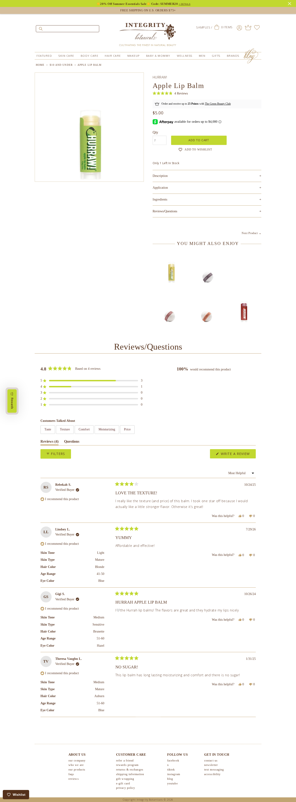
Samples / (204, 27)
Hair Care (113, 55)
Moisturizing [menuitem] (107, 429)
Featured (44, 55)
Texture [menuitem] (65, 429)
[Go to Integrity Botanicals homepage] (148, 32)
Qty (155, 132)
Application (207, 187)
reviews (73, 778)
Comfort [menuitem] (84, 429)
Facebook (173, 760)
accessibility (212, 774)
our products (76, 769)
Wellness (184, 55)
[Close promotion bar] (290, 3)
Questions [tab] (71, 442)
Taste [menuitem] (47, 429)
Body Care (90, 55)
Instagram (173, 774)
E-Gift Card (123, 783)
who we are (76, 765)
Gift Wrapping (125, 778)
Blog (170, 778)
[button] (170, 93)
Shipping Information (130, 774)
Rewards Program (127, 765)
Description (207, 176)
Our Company (77, 760)
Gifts (216, 55)
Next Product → (251, 233)
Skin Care (66, 55)
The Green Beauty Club (218, 103)
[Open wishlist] (257, 27)
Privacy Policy (125, 787)
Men (202, 55)
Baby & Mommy (158, 55)
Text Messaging (214, 769)
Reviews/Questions (165, 211)
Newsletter (211, 765)
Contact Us (211, 760)
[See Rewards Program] (248, 27)
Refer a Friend (125, 760)
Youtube (172, 783)
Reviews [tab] (49, 442)
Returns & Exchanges (129, 769)
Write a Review (238, 454)
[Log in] (239, 28)
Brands (233, 55)
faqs (71, 774)
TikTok (171, 769)
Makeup (133, 55)
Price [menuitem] (127, 429)
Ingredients (207, 199)
